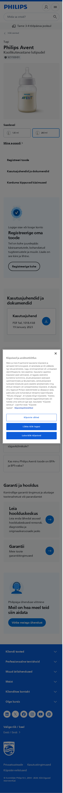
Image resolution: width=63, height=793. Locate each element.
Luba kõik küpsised (30, 435)
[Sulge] (54, 353)
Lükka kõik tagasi (30, 426)
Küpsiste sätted (30, 417)
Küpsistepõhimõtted (23, 407)
